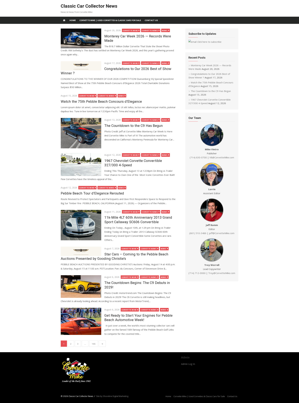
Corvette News (150, 30)
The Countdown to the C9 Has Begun (133, 126)
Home (72, 20)
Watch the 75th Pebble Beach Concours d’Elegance (101, 101)
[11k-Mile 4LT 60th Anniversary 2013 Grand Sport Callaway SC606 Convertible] (81, 225)
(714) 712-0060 (197, 273)
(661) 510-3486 (197, 233)
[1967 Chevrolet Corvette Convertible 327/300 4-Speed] (81, 164)
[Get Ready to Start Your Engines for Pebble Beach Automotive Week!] (81, 321)
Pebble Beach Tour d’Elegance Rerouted (92, 193)
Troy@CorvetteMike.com (221, 273)
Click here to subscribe (209, 41)
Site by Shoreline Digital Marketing (112, 396)
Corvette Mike (130, 30)
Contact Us (151, 20)
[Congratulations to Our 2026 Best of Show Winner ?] (81, 66)
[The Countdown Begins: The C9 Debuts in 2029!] (81, 286)
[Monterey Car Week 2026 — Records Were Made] (81, 38)
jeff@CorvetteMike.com (221, 233)
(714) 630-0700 (198, 157)
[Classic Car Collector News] (64, 20)
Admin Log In (188, 363)
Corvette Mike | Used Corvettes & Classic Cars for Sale (110, 20)
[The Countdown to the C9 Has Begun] (81, 133)
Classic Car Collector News (89, 6)
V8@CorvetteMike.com (221, 157)
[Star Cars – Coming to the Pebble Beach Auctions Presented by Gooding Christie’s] (81, 251)
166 (93, 343)
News (164, 30)
